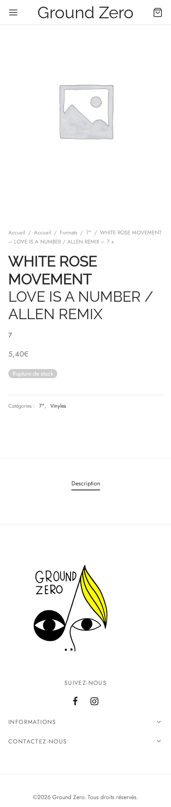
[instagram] (94, 702)
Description (85, 483)
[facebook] (75, 702)
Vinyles (58, 406)
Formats (68, 232)
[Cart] (158, 12)
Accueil (16, 232)
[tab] (85, 483)
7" (88, 232)
